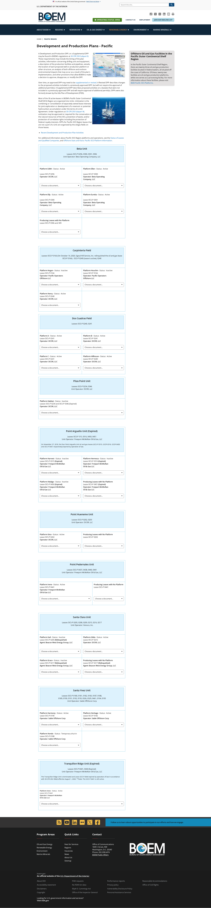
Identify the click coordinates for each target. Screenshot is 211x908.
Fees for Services (71, 844)
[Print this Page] (173, 14)
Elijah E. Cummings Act (81, 889)
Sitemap (68, 861)
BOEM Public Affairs (100, 855)
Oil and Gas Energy (44, 844)
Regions (68, 847)
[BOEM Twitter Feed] (155, 14)
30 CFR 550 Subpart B (79, 56)
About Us (68, 857)
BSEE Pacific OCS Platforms (142, 83)
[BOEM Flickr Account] (159, 14)
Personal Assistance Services (119, 892)
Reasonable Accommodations (154, 881)
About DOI (41, 881)
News (67, 854)
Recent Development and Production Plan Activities (62, 132)
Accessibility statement (46, 885)
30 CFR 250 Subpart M (75, 111)
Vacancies (69, 851)
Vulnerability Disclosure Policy (119, 889)
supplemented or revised (86, 82)
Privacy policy (112, 885)
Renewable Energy (44, 847)
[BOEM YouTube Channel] (168, 14)
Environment (42, 851)
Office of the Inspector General (85, 892)
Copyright (41, 892)
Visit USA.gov (43, 900)
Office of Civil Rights (150, 885)
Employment (144, 20)
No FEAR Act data (79, 885)
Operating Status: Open (108, 20)
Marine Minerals (43, 854)
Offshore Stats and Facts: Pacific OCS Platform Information (88, 140)
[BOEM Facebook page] (151, 14)
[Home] (51, 17)
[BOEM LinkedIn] (164, 14)
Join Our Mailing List (163, 20)
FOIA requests (78, 881)
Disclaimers (42, 889)
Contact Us (130, 20)
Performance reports (116, 881)
